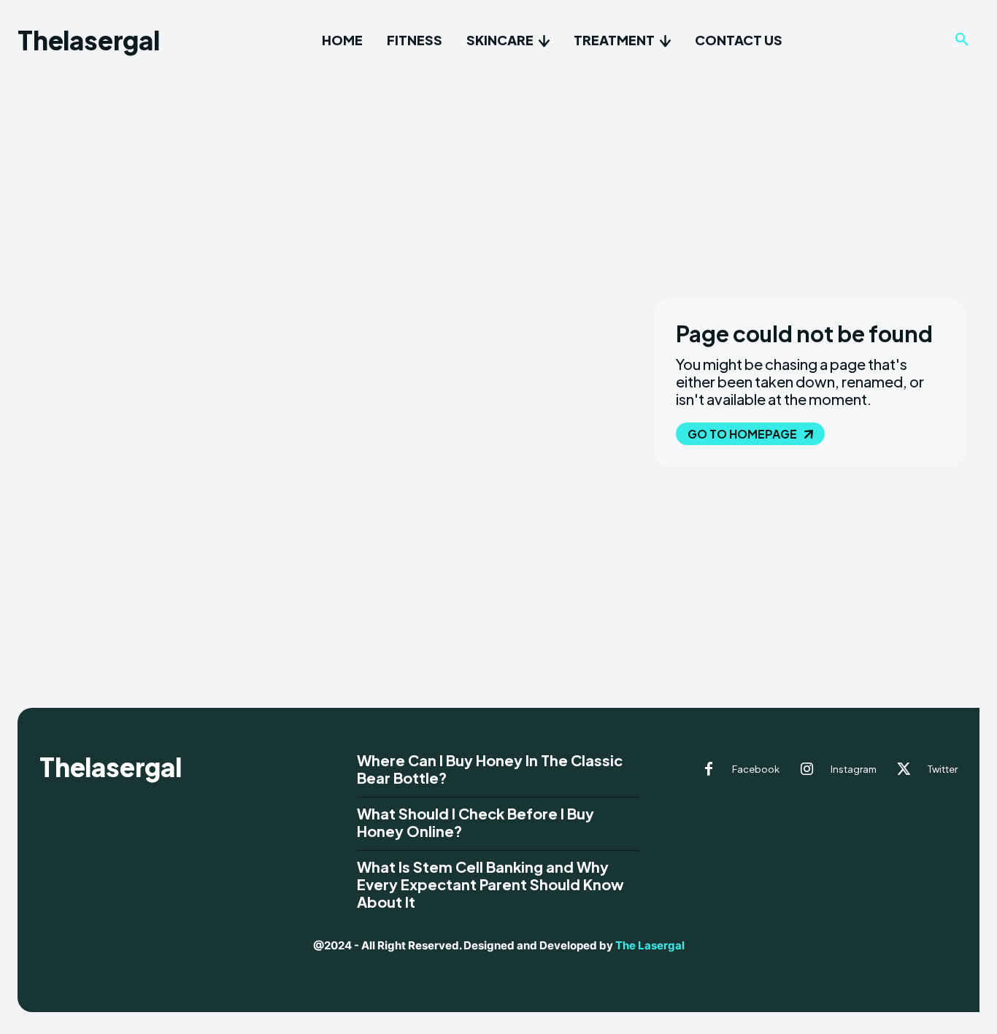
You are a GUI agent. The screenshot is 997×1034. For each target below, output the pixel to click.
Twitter (943, 769)
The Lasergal (650, 945)
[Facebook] (708, 769)
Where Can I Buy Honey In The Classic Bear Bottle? (490, 769)
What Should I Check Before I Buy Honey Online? (475, 822)
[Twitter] (904, 769)
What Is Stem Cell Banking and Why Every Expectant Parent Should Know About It (490, 884)
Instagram (854, 769)
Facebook (755, 769)
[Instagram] (807, 769)
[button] (961, 40)
